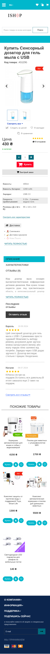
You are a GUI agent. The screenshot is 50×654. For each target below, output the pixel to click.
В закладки (39, 128)
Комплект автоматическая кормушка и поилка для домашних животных (37, 501)
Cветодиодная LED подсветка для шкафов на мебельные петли (13, 558)
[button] (11, 5)
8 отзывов (40, 142)
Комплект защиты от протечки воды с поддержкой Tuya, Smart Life (13, 499)
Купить (8, 465)
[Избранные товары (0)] (37, 5)
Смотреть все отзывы (17, 395)
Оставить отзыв (18, 314)
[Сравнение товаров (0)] (42, 4)
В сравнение (27, 133)
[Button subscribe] (41, 631)
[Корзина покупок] (47, 5)
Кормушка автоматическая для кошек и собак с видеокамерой (13, 444)
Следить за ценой (18, 128)
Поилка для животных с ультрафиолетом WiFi (37, 442)
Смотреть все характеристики (16, 217)
